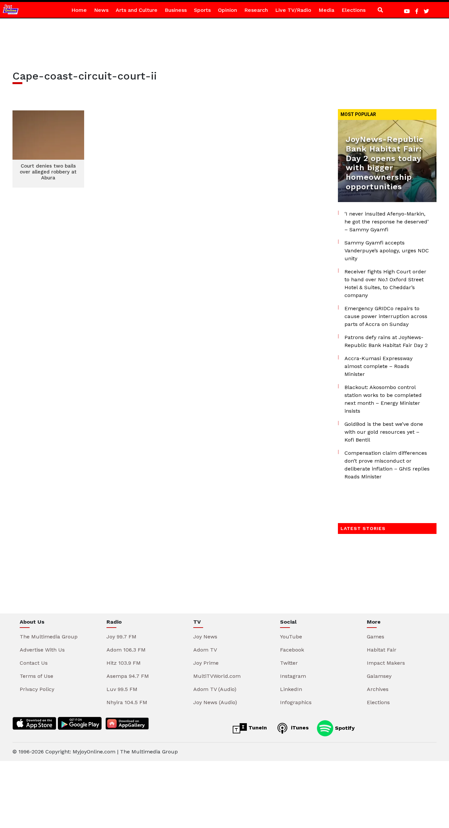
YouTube (291, 636)
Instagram (293, 676)
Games (375, 636)
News (101, 10)
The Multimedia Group (49, 636)
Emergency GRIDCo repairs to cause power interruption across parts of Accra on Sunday (385, 316)
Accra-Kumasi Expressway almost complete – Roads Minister (378, 366)
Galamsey (379, 676)
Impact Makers (386, 663)
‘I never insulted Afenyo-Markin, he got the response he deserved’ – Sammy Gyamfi (386, 222)
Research (256, 10)
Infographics (296, 702)
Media (326, 10)
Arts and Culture (136, 10)
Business (176, 10)
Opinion (227, 10)
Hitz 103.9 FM (123, 663)
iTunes (299, 727)
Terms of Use (36, 676)
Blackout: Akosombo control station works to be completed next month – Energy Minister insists (383, 399)
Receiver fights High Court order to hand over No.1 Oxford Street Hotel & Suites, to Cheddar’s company (385, 283)
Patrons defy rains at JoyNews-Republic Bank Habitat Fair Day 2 (386, 341)
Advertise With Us (42, 650)
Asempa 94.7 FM (127, 676)
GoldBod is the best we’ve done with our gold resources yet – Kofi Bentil (383, 432)
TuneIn (257, 727)
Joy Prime (206, 663)
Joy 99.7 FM (121, 636)
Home (79, 10)
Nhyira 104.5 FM (126, 702)
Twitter (289, 663)
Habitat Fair (381, 650)
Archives (378, 689)
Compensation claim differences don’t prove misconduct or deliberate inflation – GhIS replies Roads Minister (387, 465)
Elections (354, 10)
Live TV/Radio (293, 10)
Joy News (205, 636)
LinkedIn (291, 689)
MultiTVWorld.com (217, 676)
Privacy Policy (37, 689)
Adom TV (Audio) (214, 689)
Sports (202, 10)
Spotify (344, 727)
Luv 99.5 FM (121, 689)
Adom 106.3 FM (126, 650)
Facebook (292, 650)
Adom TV (205, 650)
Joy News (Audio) (215, 702)
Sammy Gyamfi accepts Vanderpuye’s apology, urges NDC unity (386, 251)
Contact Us (34, 663)
